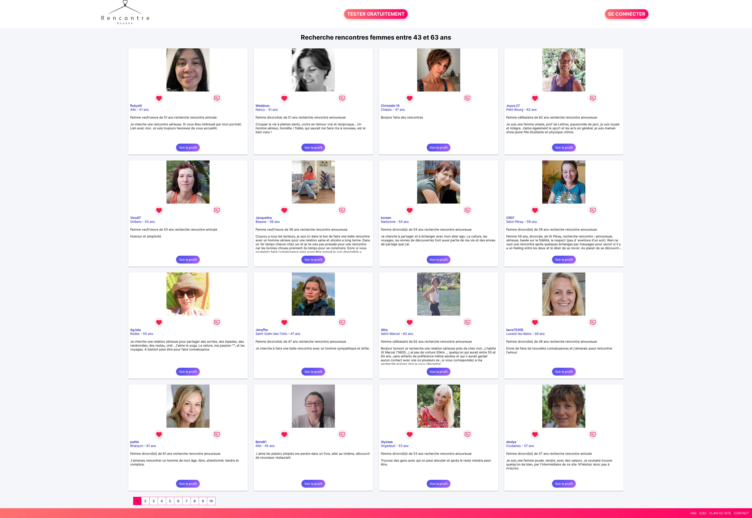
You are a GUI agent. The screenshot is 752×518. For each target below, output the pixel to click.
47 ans (400, 109)
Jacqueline (264, 218)
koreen (386, 218)
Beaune (261, 222)
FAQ (693, 513)
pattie (134, 442)
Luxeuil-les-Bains (518, 334)
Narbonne (388, 222)
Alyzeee (387, 442)
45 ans (270, 446)
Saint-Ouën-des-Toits (271, 334)
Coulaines (513, 446)
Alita (384, 330)
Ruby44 (136, 106)
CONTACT (741, 513)
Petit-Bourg (514, 109)
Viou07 (135, 218)
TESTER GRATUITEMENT (376, 14)
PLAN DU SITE (720, 513)
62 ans (532, 109)
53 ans (150, 222)
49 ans (540, 334)
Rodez (135, 334)
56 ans (275, 222)
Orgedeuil (388, 446)
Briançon (136, 446)
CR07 (510, 218)
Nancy (260, 109)
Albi (133, 109)
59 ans (532, 222)
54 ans (404, 222)
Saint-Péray (514, 222)
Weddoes (263, 106)
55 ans (148, 334)
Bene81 (261, 442)
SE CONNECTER (626, 14)
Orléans (135, 222)
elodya (511, 442)
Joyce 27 (513, 106)
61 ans (151, 446)
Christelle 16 (390, 106)
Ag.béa (135, 330)
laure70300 (514, 330)
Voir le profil (188, 147)
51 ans (144, 109)
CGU (702, 513)
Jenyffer (262, 330)
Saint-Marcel (390, 334)
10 (211, 501)
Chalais (386, 109)
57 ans (529, 446)
